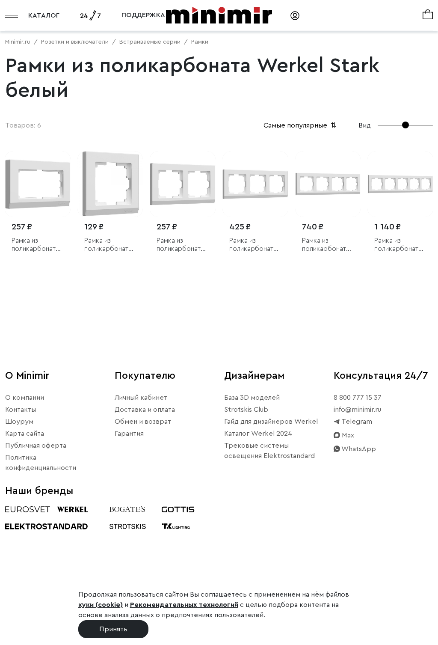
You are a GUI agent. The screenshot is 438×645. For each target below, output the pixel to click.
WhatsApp (358, 449)
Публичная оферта (35, 445)
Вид (364, 125)
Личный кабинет (141, 397)
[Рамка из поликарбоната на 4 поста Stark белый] (328, 184)
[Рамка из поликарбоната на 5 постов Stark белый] (400, 184)
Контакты (20, 409)
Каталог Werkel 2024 (258, 433)
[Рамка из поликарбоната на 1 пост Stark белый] (110, 184)
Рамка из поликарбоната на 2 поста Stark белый (181, 245)
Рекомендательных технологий (184, 604)
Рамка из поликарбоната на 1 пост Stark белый (108, 245)
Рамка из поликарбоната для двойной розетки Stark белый (35, 245)
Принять (113, 629)
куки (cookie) (100, 604)
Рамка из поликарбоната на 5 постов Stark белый (398, 245)
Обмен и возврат (143, 421)
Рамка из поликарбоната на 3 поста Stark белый (253, 245)
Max (347, 435)
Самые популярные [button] (300, 125)
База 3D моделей (252, 397)
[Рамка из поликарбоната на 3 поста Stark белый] (255, 184)
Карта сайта (24, 433)
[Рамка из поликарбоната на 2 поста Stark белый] (183, 184)
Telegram (356, 421)
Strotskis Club (246, 409)
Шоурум (19, 421)
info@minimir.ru (357, 409)
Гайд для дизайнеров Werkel (271, 421)
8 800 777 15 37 (358, 397)
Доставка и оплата (145, 409)
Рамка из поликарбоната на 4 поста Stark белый (326, 245)
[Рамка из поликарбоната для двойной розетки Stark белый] (38, 184)
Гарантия (129, 433)
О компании (24, 397)
